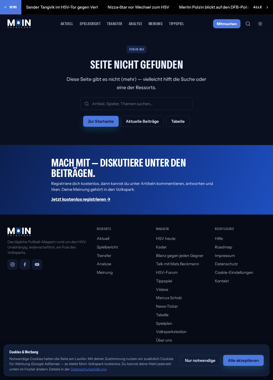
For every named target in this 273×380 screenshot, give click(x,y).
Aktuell (67, 23)
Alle (257, 7)
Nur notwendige (200, 360)
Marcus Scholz (169, 297)
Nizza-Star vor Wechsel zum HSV (138, 7)
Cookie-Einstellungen (234, 272)
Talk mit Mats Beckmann (177, 264)
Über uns (164, 340)
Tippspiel (176, 23)
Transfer (114, 23)
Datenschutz (226, 264)
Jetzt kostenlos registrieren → (81, 199)
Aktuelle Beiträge (142, 121)
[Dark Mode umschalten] (260, 23)
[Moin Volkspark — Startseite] (19, 23)
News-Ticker (167, 306)
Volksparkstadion (171, 331)
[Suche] (248, 23)
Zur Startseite (101, 121)
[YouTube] (37, 264)
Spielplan (164, 323)
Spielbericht (90, 23)
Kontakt (222, 281)
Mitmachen (227, 24)
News (13, 7)
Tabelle (178, 121)
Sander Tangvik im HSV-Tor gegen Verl (62, 7)
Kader (161, 247)
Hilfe (219, 238)
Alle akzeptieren (243, 360)
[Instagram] (12, 264)
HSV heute (165, 238)
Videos (162, 289)
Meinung (155, 23)
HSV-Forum (167, 272)
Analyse (135, 23)
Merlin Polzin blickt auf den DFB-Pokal (215, 7)
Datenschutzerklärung (89, 369)
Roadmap (223, 247)
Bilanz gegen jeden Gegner (179, 255)
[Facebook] (25, 264)
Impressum (225, 255)
